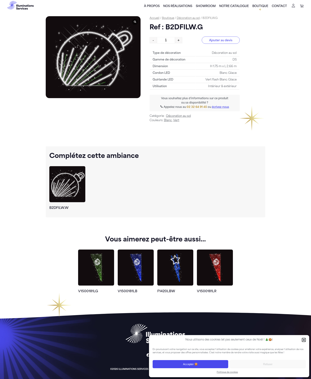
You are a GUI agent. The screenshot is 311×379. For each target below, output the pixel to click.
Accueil (154, 18)
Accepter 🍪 (190, 364)
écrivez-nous (220, 107)
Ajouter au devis (220, 40)
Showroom (206, 6)
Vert (176, 120)
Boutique (260, 6)
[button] (304, 340)
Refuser (267, 364)
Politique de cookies (227, 372)
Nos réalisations (177, 6)
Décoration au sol (188, 18)
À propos (152, 6)
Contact (279, 6)
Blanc (168, 120)
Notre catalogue (234, 6)
